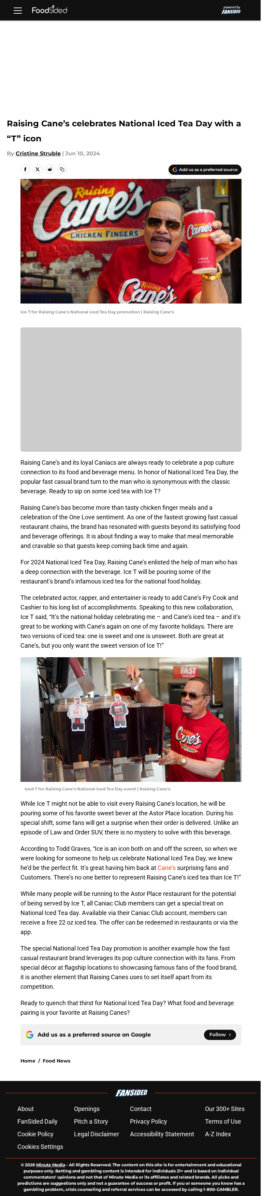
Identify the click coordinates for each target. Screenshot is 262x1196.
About (25, 1108)
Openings (87, 1108)
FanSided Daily (37, 1121)
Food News (56, 1061)
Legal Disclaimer (96, 1134)
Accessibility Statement (162, 1134)
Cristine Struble (38, 153)
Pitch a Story (91, 1121)
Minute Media (50, 1164)
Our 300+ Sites (225, 1108)
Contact (140, 1108)
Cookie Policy (35, 1134)
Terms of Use (223, 1121)
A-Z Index (218, 1134)
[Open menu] (18, 10)
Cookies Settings (40, 1146)
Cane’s (167, 867)
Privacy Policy (148, 1121)
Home (27, 1061)
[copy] (62, 169)
